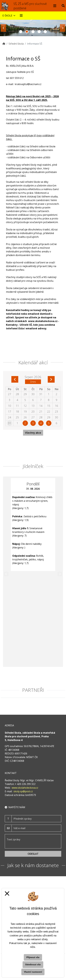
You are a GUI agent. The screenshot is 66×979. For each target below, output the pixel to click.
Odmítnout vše (33, 964)
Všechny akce (33, 432)
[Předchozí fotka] (3, 28)
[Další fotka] (62, 28)
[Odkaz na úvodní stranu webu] (5, 5)
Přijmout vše (32, 957)
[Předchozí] (6, 574)
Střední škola (16, 43)
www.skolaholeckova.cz (43, 321)
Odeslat (33, 853)
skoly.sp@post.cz (23, 791)
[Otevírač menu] (54, 5)
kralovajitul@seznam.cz (28, 84)
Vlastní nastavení (33, 972)
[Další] (60, 574)
